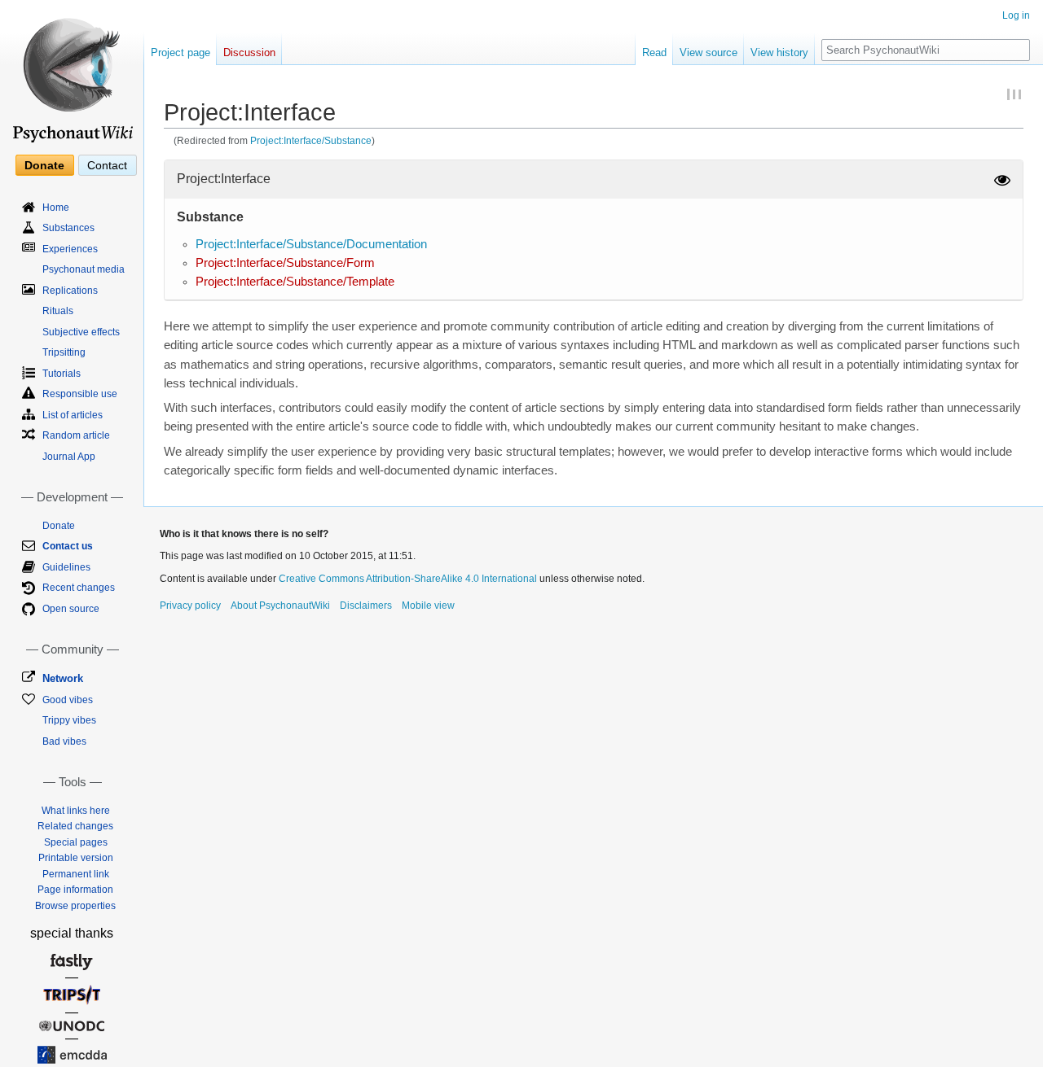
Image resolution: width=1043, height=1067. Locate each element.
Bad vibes (64, 741)
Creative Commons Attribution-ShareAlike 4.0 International (408, 578)
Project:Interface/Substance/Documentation (311, 244)
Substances (68, 228)
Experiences (70, 249)
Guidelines (66, 567)
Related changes (75, 826)
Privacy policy (190, 605)
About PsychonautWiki (280, 605)
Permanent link (75, 874)
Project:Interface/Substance (311, 140)
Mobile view (428, 605)
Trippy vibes (69, 720)
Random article (76, 435)
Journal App (68, 456)
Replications (70, 290)
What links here (76, 810)
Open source (70, 608)
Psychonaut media (83, 269)
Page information (75, 889)
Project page (180, 52)
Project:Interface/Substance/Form (285, 262)
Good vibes (67, 700)
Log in (1016, 15)
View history (779, 52)
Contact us (67, 546)
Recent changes (78, 587)
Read (654, 52)
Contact (107, 165)
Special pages (76, 842)
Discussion (249, 52)
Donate (44, 165)
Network (62, 678)
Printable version (75, 858)
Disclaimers (366, 605)
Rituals (57, 311)
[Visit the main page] (72, 73)
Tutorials (61, 373)
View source (708, 52)
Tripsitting (64, 352)
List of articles (72, 415)
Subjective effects (81, 332)
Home (55, 207)
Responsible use (79, 394)
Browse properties (75, 906)
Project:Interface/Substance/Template (295, 281)
